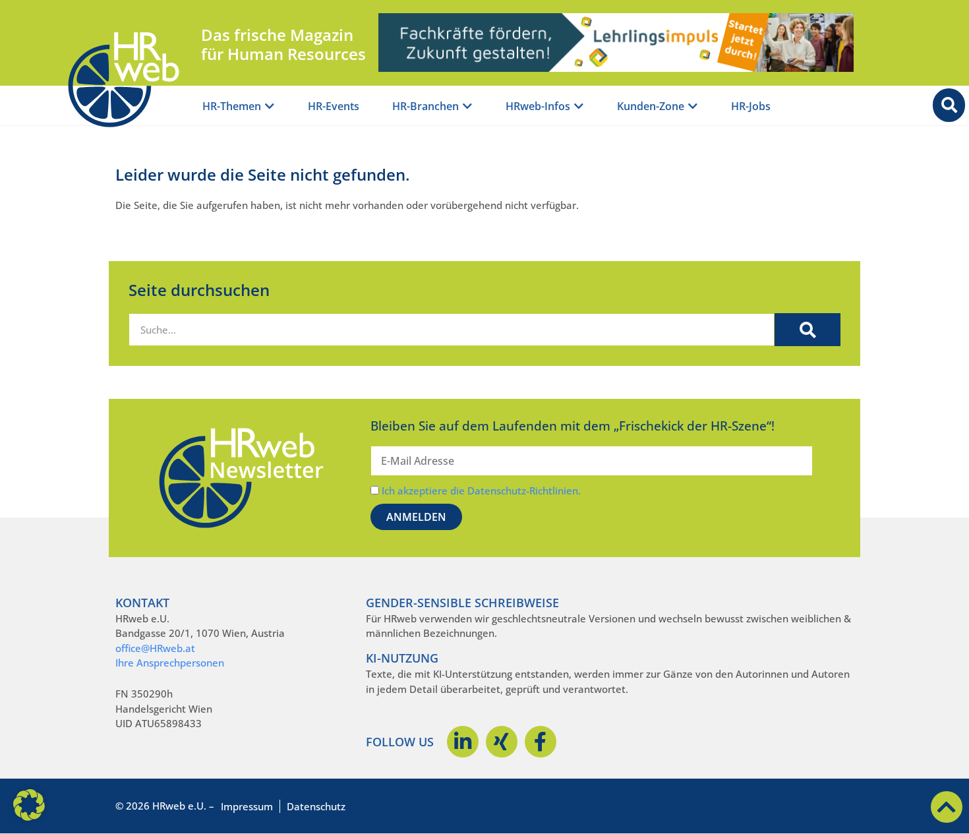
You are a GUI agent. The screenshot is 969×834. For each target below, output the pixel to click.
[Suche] (807, 329)
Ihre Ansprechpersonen (169, 662)
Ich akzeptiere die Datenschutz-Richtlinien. (481, 490)
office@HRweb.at (155, 648)
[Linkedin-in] (463, 742)
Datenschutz (316, 806)
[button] (29, 805)
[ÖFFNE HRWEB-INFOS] (578, 106)
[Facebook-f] (540, 742)
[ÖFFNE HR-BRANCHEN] (467, 106)
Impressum (247, 806)
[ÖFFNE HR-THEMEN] (269, 106)
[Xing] (501, 742)
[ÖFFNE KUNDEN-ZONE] (693, 106)
